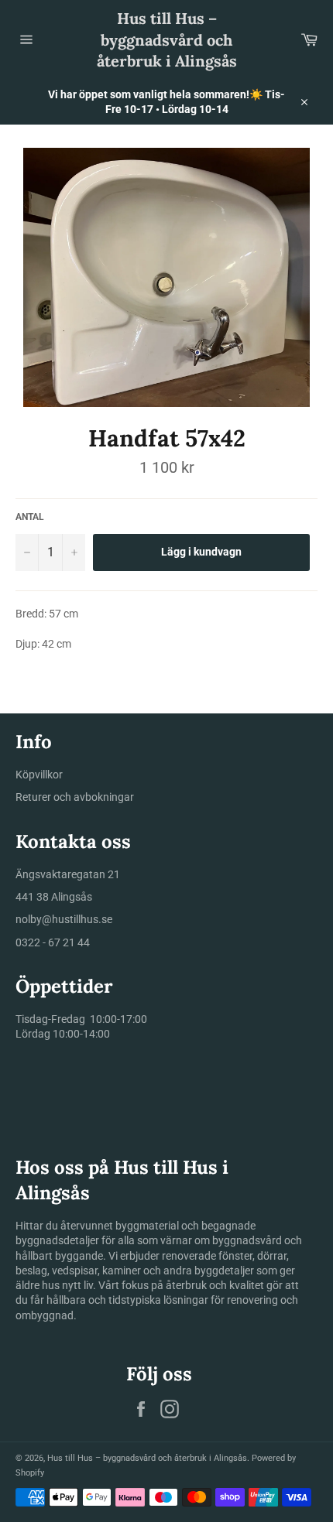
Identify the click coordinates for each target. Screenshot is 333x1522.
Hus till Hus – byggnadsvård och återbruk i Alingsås (167, 39)
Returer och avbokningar (74, 797)
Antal (29, 516)
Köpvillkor (39, 774)
